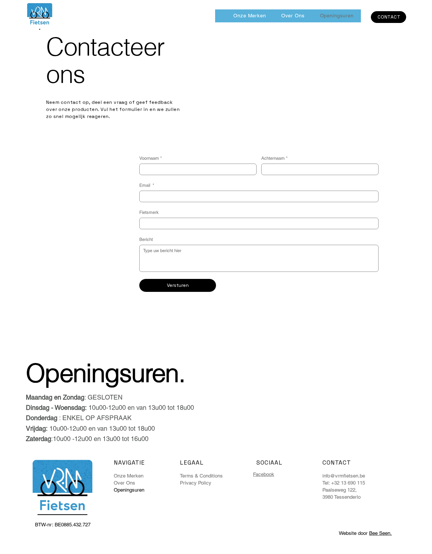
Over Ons (124, 483)
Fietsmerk (149, 212)
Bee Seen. (380, 533)
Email (146, 185)
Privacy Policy (195, 483)
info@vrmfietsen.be (343, 476)
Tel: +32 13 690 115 (343, 483)
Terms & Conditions (201, 476)
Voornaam (150, 158)
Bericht (146, 239)
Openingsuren (129, 490)
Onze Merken (128, 476)
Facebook (263, 474)
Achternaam (274, 158)
